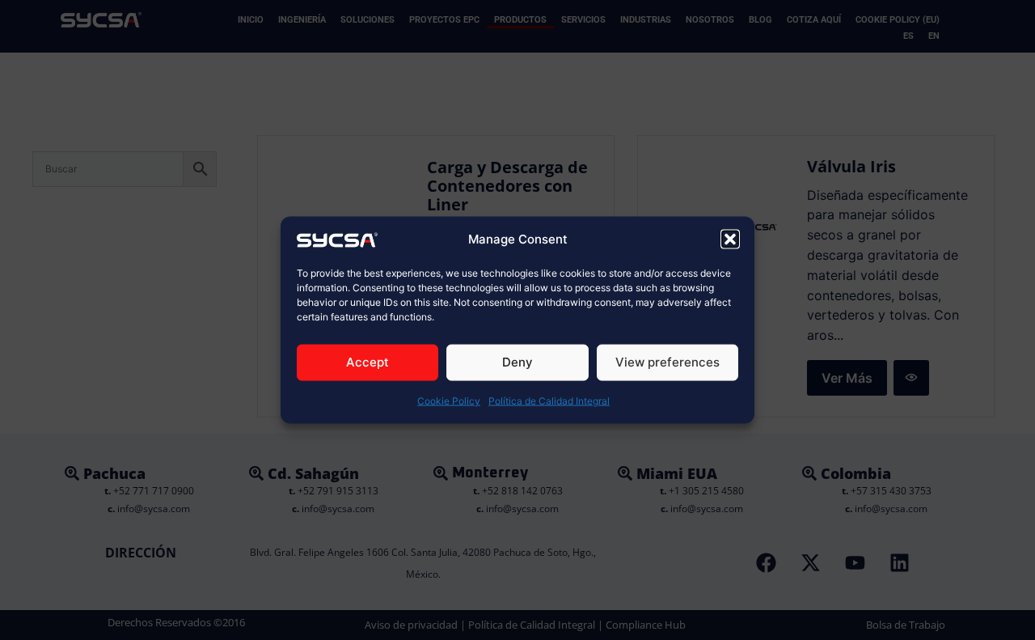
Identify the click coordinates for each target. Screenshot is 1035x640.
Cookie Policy (448, 401)
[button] (730, 239)
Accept (367, 362)
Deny (517, 362)
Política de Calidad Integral (549, 401)
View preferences (667, 362)
